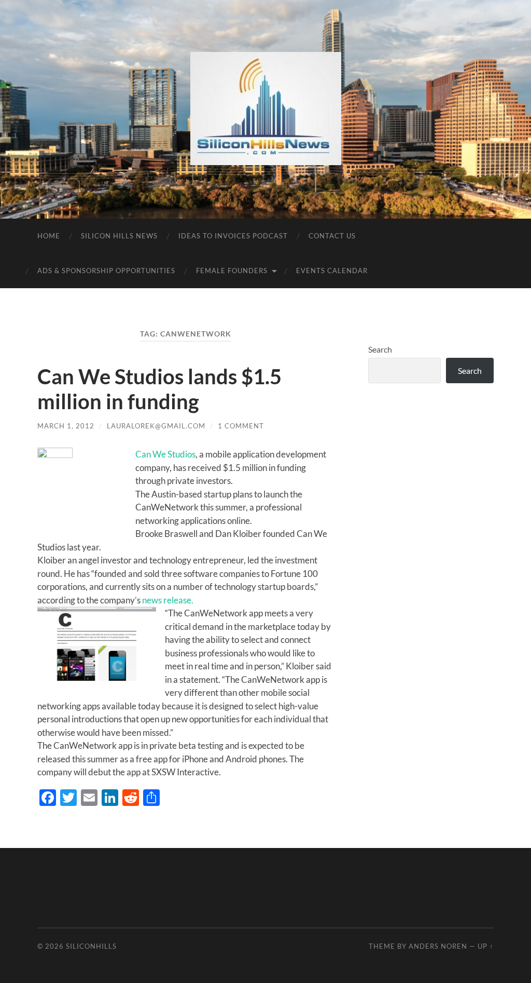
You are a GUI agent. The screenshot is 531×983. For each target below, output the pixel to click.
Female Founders (232, 270)
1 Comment (241, 426)
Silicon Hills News (119, 236)
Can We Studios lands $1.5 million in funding (159, 389)
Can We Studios (165, 454)
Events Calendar (332, 270)
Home (48, 236)
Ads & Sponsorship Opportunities (106, 270)
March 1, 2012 (65, 426)
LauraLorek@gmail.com (156, 426)
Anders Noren (438, 946)
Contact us (332, 236)
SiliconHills (91, 946)
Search (380, 349)
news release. (167, 600)
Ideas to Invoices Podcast (233, 236)
